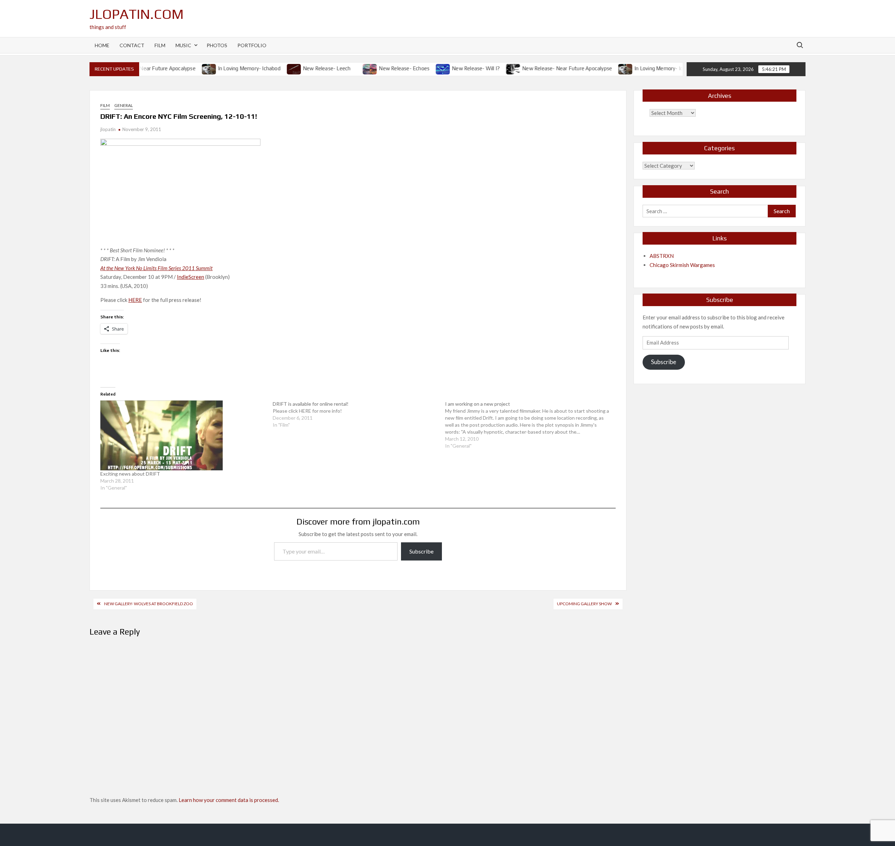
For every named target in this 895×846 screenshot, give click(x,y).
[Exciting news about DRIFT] (183, 435)
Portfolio (251, 45)
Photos (217, 45)
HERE (135, 300)
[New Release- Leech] (282, 68)
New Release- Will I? (464, 68)
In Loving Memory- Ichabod (237, 68)
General (123, 105)
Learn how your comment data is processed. (229, 800)
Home (102, 45)
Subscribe (421, 551)
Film (160, 45)
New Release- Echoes (392, 68)
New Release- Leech (315, 68)
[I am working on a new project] (531, 424)
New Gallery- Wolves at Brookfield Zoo (148, 603)
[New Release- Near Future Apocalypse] (502, 68)
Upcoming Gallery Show (584, 603)
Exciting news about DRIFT (130, 474)
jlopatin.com (137, 14)
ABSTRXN (662, 256)
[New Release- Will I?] (431, 68)
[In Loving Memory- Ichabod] (197, 68)
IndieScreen (190, 277)
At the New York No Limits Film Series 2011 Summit (156, 268)
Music (183, 45)
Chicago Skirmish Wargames (682, 265)
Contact (132, 45)
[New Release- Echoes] (358, 68)
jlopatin (108, 129)
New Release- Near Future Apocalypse (556, 68)
